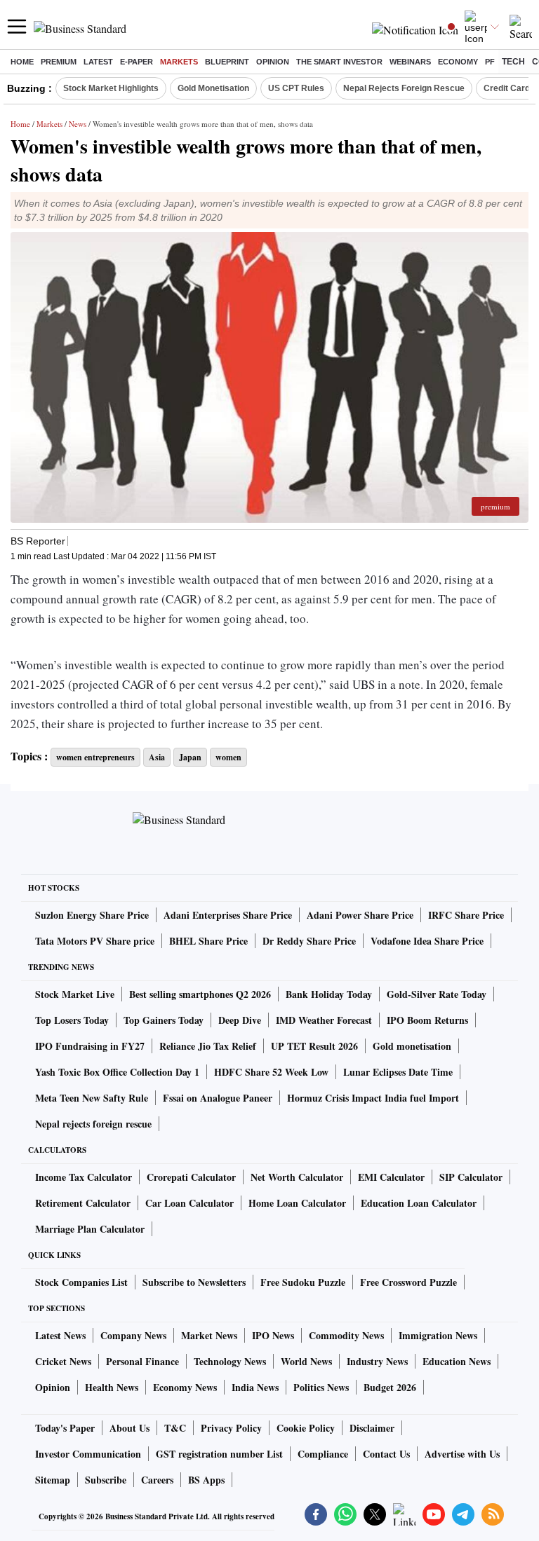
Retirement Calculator (83, 1203)
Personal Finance (142, 1361)
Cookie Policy (306, 1427)
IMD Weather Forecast (324, 1020)
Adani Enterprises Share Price (228, 915)
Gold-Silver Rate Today (436, 994)
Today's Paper (65, 1427)
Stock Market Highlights (111, 88)
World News (306, 1361)
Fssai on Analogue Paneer (217, 1097)
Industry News (377, 1361)
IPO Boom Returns (427, 1020)
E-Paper (136, 61)
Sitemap (52, 1479)
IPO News (273, 1335)
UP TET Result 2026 (314, 1046)
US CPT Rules (296, 88)
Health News (111, 1387)
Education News (456, 1361)
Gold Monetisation (213, 88)
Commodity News (346, 1335)
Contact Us (386, 1453)
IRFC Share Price (466, 915)
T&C (175, 1427)
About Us (129, 1427)
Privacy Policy (231, 1427)
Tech (513, 62)
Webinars (410, 61)
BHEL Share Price (208, 940)
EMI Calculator (391, 1177)
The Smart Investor (339, 61)
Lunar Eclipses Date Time (398, 1071)
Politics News (321, 1387)
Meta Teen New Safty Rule (91, 1097)
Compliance (323, 1453)
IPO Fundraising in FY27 (90, 1046)
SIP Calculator (471, 1177)
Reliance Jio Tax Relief (207, 1046)
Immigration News (438, 1335)
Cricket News (63, 1361)
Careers (157, 1479)
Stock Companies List (81, 1282)
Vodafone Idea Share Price (427, 940)
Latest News (60, 1335)
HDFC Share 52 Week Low (271, 1071)
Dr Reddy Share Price (309, 940)
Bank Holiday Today (329, 994)
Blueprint (227, 61)
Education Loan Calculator (419, 1203)
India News (255, 1387)
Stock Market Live (74, 994)
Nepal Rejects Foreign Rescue (404, 88)
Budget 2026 (390, 1387)
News (77, 123)
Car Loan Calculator (189, 1203)
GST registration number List (219, 1453)
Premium (58, 61)
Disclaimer (372, 1427)
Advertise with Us (462, 1453)
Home (22, 61)
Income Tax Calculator (83, 1177)
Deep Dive (239, 1020)
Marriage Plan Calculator (90, 1228)
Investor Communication (88, 1453)
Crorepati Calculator (191, 1177)
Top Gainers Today (164, 1020)
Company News (133, 1335)
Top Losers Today (72, 1020)
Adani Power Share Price (360, 915)
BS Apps (206, 1479)
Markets (179, 61)
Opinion (272, 61)
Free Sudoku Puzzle (302, 1282)
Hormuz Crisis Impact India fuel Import (373, 1097)
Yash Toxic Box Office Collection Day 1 (117, 1071)
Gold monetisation (412, 1046)
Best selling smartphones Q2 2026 (200, 994)
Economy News (185, 1387)
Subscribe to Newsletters (194, 1282)
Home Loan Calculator (297, 1203)
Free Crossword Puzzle (408, 1282)
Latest (98, 61)
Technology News (230, 1361)
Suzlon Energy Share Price (92, 915)
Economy (458, 61)
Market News (209, 1335)
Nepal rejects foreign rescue (93, 1123)
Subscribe (105, 1479)
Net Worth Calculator (297, 1177)
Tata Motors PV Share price (94, 940)
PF (490, 61)
